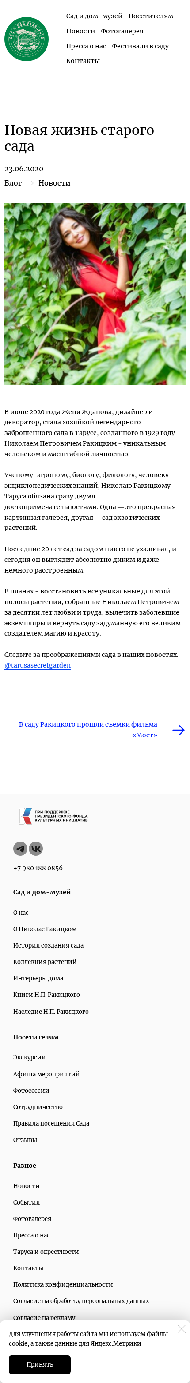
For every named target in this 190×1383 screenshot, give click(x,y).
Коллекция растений (45, 962)
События (26, 1202)
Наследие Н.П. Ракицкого (51, 1012)
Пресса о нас (86, 46)
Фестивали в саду (140, 46)
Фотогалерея (122, 31)
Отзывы (25, 1140)
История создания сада (48, 945)
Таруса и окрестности (46, 1252)
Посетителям (151, 16)
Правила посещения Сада (51, 1123)
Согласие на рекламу (44, 1318)
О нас (21, 913)
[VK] (36, 849)
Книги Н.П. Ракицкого (46, 995)
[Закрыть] (182, 1329)
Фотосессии (31, 1091)
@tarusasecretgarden (37, 665)
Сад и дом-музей (94, 16)
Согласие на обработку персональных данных (81, 1301)
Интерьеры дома (38, 978)
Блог (13, 182)
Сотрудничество (38, 1107)
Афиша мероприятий (46, 1074)
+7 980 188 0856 (38, 868)
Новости (80, 31)
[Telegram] (20, 849)
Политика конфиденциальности (63, 1284)
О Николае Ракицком (44, 929)
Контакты (83, 61)
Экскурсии (29, 1057)
